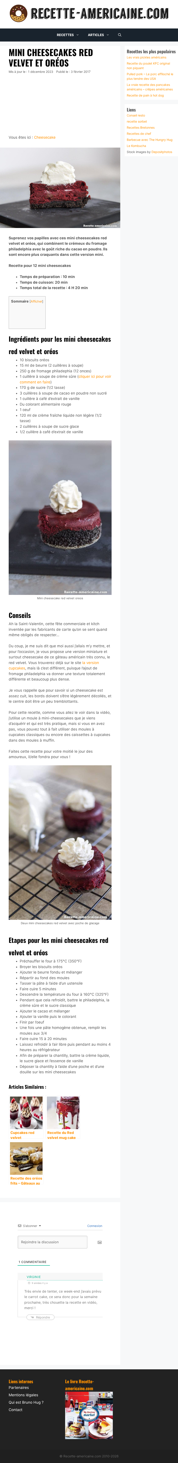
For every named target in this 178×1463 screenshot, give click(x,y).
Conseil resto (136, 115)
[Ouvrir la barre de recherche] (120, 35)
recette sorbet (137, 121)
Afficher (36, 301)
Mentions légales (23, 1395)
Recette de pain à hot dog (145, 95)
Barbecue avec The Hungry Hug (150, 139)
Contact (15, 1410)
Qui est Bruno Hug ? (26, 1402)
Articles (96, 35)
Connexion (94, 1226)
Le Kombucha (136, 146)
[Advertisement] (60, 104)
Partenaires (19, 1387)
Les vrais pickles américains (146, 57)
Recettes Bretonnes (141, 127)
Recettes (65, 35)
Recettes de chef (139, 133)
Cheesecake (45, 137)
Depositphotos (162, 152)
